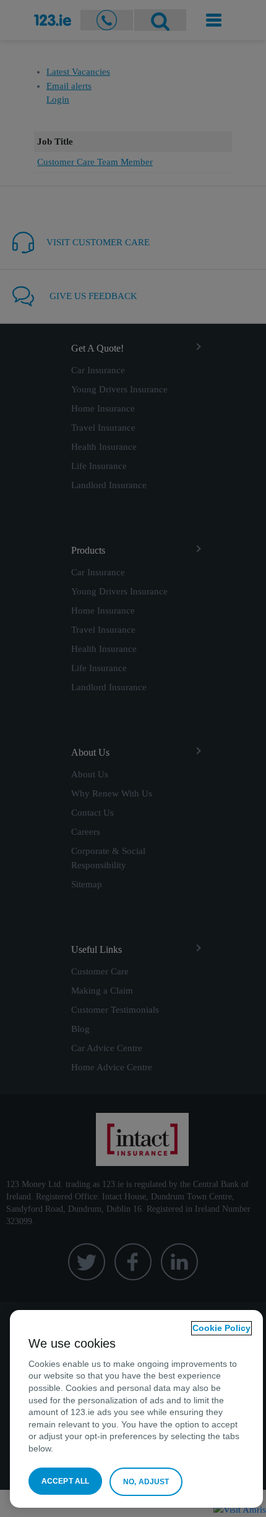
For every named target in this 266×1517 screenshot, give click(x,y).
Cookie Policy (221, 1328)
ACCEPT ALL (65, 1481)
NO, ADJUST (146, 1481)
